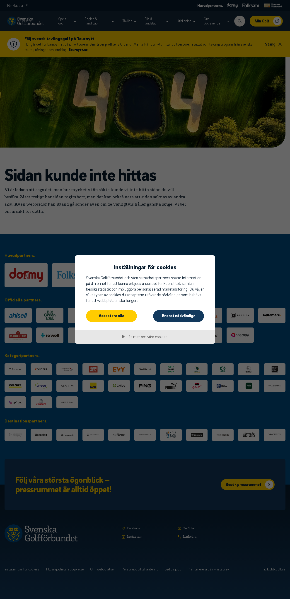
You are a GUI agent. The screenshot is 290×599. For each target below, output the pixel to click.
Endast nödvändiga (178, 315)
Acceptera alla (111, 315)
